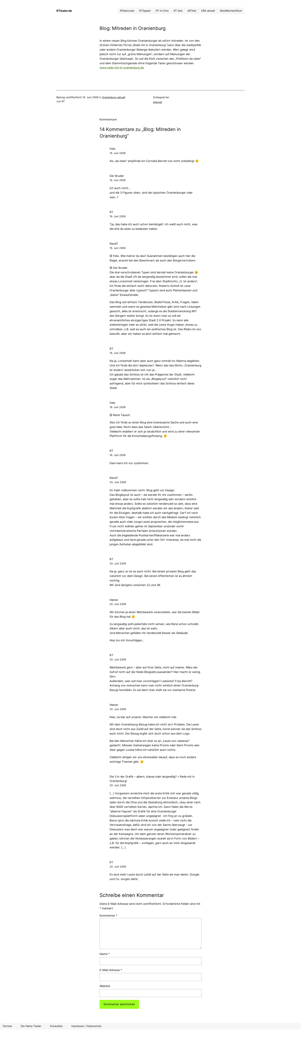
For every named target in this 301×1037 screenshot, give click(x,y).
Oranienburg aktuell (113, 97)
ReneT (114, 477)
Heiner (114, 600)
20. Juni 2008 (118, 482)
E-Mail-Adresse (111, 970)
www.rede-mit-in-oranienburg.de (122, 67)
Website (105, 986)
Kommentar (108, 915)
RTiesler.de (64, 10)
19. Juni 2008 (118, 153)
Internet (157, 102)
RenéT (114, 243)
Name (105, 954)
